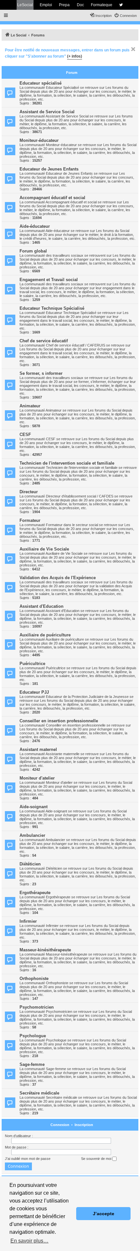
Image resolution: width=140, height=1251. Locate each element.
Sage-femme (32, 1064)
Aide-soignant (34, 806)
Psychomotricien (37, 1007)
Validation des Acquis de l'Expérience (58, 577)
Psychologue (33, 1035)
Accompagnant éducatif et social (52, 197)
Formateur (30, 520)
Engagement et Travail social (49, 279)
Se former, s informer (41, 373)
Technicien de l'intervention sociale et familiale (67, 463)
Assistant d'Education (41, 606)
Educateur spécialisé (41, 83)
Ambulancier (32, 835)
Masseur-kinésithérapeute (45, 949)
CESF (25, 434)
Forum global (33, 251)
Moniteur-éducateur (39, 140)
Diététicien (30, 864)
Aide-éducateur (35, 226)
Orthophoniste (34, 978)
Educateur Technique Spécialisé (52, 308)
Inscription (84, 1125)
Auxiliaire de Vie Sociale (44, 549)
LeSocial (25, 5)
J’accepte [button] (103, 1213)
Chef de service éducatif (44, 340)
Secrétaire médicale (39, 1093)
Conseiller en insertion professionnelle (59, 720)
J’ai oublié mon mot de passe (27, 1159)
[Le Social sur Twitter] (121, 5)
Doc (80, 5)
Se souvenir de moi (96, 1159)
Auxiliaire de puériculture (45, 634)
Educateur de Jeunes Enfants (49, 169)
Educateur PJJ (34, 692)
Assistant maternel (38, 749)
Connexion (59, 1125)
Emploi (46, 5)
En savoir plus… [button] (29, 1241)
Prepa (64, 5)
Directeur (29, 491)
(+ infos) (74, 56)
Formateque (101, 5)
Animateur (30, 405)
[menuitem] (125, 16)
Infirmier (28, 921)
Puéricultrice (32, 663)
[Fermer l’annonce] (133, 49)
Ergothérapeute (35, 892)
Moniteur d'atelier (37, 778)
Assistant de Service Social (47, 111)
